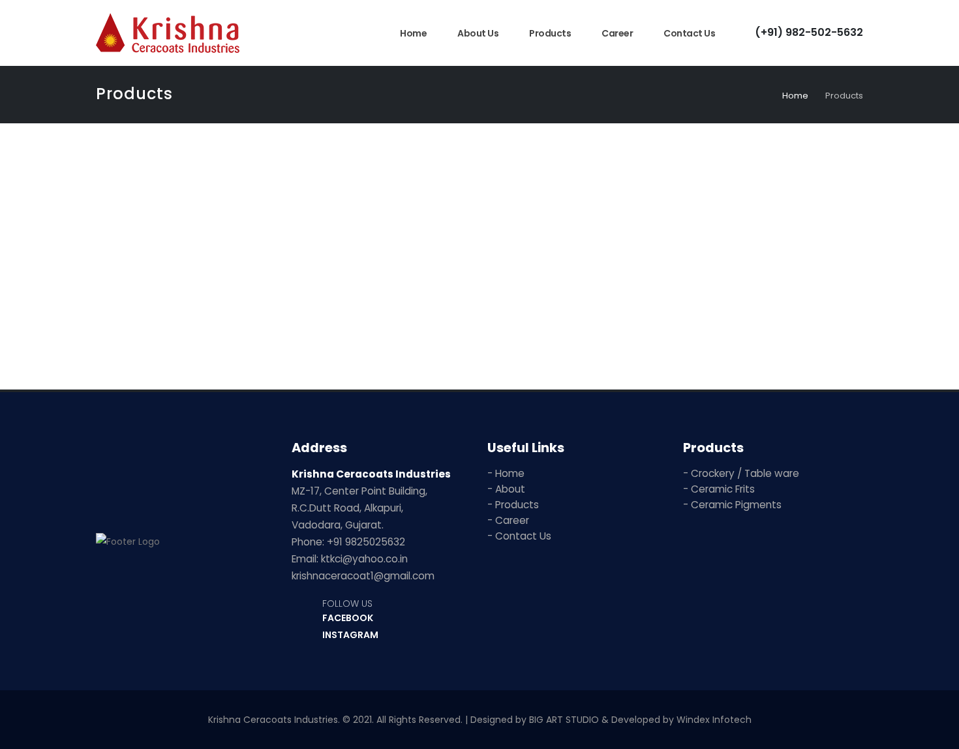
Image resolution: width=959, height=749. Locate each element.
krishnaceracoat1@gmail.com (363, 576)
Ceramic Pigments (740, 328)
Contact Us (689, 33)
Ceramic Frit (479, 328)
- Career (508, 520)
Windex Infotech (714, 719)
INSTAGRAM (350, 634)
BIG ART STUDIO (564, 719)
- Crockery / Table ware (741, 473)
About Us (477, 33)
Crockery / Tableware (218, 328)
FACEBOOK (347, 617)
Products (550, 33)
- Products (513, 505)
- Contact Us (519, 536)
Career (617, 33)
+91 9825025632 (366, 542)
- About (506, 489)
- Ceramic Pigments (732, 505)
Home (413, 33)
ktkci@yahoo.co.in (364, 559)
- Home (506, 473)
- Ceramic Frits (719, 489)
